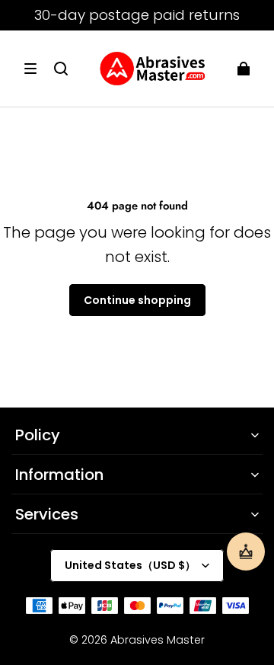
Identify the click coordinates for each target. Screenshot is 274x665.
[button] (30, 68)
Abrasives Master (157, 639)
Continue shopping (137, 300)
